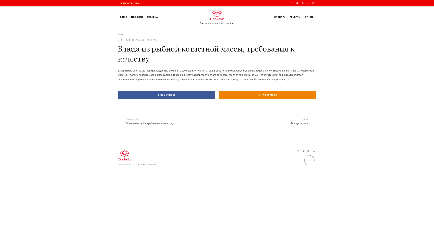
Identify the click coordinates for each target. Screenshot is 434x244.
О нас (123, 17)
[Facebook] (292, 3)
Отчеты (309, 17)
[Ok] (297, 3)
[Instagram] (302, 3)
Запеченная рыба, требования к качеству (149, 121)
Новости (137, 17)
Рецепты (295, 17)
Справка (152, 17)
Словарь (279, 17)
